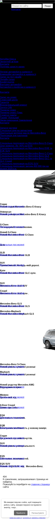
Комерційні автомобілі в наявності (18, 74)
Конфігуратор (7, 82)
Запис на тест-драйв (10, 77)
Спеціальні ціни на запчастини (16, 130)
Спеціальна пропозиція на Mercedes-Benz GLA (24, 156)
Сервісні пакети (8, 115)
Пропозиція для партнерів (14, 135)
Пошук (48, 6)
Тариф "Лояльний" (9, 117)
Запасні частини (8, 128)
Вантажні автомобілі (11, 84)
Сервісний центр (9, 100)
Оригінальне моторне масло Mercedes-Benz (23, 133)
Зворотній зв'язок (9, 61)
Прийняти (20, 513)
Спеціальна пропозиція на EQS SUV (19, 163)
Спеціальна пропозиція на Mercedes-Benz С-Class (26, 153)
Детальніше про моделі (12, 206)
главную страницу (40, 484)
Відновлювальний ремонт (13, 105)
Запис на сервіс (8, 97)
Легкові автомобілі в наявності (16, 72)
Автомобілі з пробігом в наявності (18, 87)
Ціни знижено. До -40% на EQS (16, 146)
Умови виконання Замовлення (16, 120)
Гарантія (4, 102)
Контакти (16, 9)
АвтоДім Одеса (8, 59)
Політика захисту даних (12, 66)
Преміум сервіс (8, 110)
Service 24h (6, 107)
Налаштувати (38, 513)
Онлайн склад (7, 79)
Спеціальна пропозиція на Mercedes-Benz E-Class (26, 143)
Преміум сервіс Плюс (11, 112)
